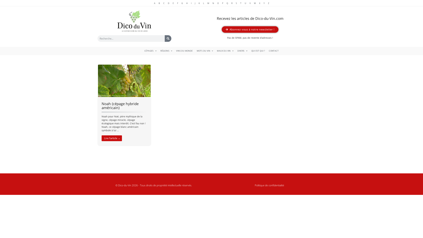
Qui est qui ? (258, 50)
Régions (164, 50)
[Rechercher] (168, 38)
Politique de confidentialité (269, 185)
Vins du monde (184, 50)
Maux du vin (224, 50)
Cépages (149, 50)
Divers (240, 50)
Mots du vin (203, 50)
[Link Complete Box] (124, 105)
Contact (274, 50)
